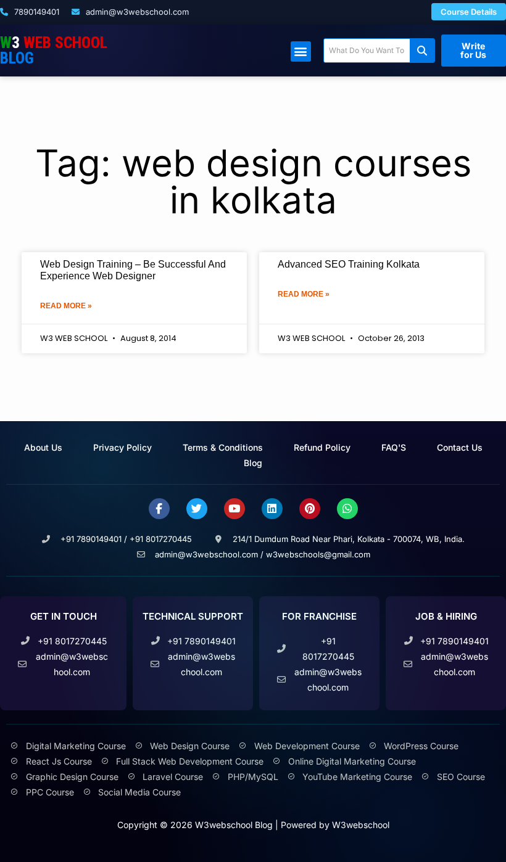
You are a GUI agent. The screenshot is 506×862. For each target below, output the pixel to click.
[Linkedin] (272, 508)
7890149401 (35, 12)
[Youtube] (234, 508)
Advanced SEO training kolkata (349, 264)
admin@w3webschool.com (136, 12)
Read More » (66, 306)
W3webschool (360, 824)
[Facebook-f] (159, 508)
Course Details (469, 12)
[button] (301, 51)
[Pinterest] (309, 508)
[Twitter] (196, 508)
